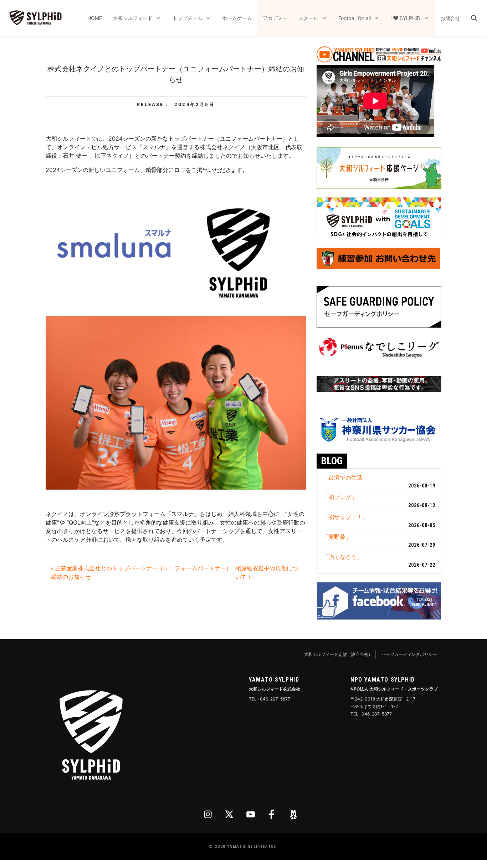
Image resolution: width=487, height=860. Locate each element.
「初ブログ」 (340, 497)
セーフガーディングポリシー (409, 654)
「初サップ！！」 (345, 517)
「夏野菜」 (337, 536)
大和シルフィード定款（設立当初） (338, 654)
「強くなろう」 (343, 556)
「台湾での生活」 (345, 477)
